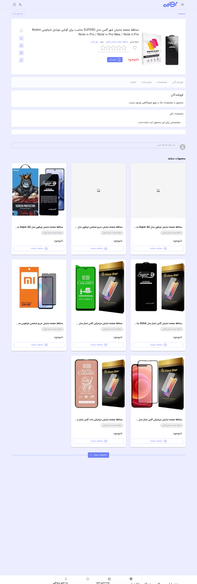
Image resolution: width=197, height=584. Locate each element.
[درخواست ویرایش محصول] (21, 60)
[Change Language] (20, 4)
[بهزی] (170, 4)
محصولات (182, 14)
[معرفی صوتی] (131, 578)
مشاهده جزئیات (156, 248)
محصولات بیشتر (100, 455)
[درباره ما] (88, 578)
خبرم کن (112, 59)
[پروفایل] (66, 578)
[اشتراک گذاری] (21, 45)
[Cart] (14, 4)
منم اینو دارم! (18, 13)
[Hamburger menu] (182, 4)
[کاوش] (109, 578)
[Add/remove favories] (21, 38)
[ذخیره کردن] (21, 31)
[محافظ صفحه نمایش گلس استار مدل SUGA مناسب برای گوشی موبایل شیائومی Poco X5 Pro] (158, 286)
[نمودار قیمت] (21, 53)
